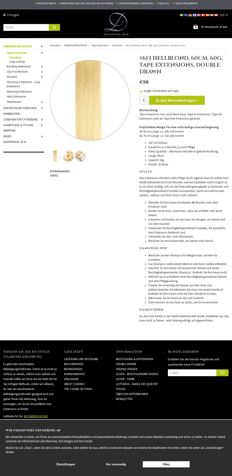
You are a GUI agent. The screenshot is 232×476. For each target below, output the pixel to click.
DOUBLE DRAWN (126, 364)
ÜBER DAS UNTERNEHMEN (132, 394)
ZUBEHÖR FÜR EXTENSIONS (20, 119)
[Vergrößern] (90, 100)
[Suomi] (195, 15)
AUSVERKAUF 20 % (14, 142)
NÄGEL (7, 136)
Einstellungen (65, 464)
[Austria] (216, 15)
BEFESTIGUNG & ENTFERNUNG (134, 359)
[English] (186, 15)
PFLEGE (121, 389)
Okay (166, 464)
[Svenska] (182, 15)
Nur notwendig (116, 464)
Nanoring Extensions (19, 91)
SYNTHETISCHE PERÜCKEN (19, 108)
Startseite (55, 45)
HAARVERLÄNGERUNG (17, 46)
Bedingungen (73, 369)
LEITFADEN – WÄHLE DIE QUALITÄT (137, 384)
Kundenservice (74, 374)
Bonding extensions (19, 66)
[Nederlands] (212, 15)
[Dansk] (203, 15)
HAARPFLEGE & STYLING (18, 125)
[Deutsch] (190, 15)
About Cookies (74, 384)
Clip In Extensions (17, 72)
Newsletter (124, 399)
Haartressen (14, 102)
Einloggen (13, 15)
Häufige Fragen (126, 369)
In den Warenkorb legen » (177, 100)
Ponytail (12, 77)
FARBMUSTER (11, 114)
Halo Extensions (16, 96)
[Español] (208, 15)
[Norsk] (199, 15)
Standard (15, 57)
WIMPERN (9, 130)
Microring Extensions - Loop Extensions (23, 84)
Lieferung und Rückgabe (81, 359)
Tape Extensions (17, 53)
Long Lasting (17, 62)
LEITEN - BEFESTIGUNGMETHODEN (137, 374)
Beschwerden (73, 364)
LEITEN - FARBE (125, 379)
